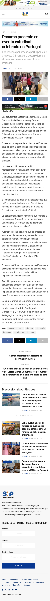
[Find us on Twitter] (6, 589)
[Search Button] (46, 14)
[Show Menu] (3, 14)
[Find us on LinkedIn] (12, 589)
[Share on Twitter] (19, 99)
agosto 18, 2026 (36, 474)
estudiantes (19, 332)
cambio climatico (15, 328)
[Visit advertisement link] (25, 3)
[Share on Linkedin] (31, 99)
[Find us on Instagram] (9, 589)
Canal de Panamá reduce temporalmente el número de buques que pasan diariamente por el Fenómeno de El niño (34, 400)
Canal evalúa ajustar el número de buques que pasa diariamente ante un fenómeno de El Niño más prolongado (34, 429)
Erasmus (7, 332)
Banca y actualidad (10, 444)
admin (7, 68)
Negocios (17, 582)
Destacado (7, 395)
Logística (5, 582)
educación (40, 328)
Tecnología (40, 582)
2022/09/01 (18, 68)
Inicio (4, 580)
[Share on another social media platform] (42, 99)
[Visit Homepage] (24, 14)
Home (4, 32)
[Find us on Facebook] (2, 589)
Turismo (27, 585)
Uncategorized (9, 423)
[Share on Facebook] (7, 99)
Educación (16, 585)
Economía (12, 32)
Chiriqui (29, 328)
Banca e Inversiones (30, 580)
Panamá (30, 332)
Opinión (28, 582)
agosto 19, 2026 (36, 456)
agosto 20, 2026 (36, 410)
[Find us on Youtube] (16, 589)
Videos (4, 585)
